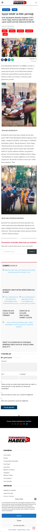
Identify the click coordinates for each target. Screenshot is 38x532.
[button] (35, 499)
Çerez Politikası (12, 529)
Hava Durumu (8, 493)
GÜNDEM (20, 31)
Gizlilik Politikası (21, 529)
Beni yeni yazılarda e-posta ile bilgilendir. (14, 401)
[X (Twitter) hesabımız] (15, 424)
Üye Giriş (7, 467)
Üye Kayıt (7, 464)
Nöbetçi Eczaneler (10, 490)
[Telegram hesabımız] (27, 424)
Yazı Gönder (8, 481)
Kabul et (19, 515)
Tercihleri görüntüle (19, 525)
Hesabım (6, 473)
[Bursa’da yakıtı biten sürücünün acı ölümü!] (19, 278)
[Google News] (33, 61)
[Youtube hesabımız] (21, 424)
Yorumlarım (7, 478)
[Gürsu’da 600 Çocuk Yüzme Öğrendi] (11, 302)
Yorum (4, 361)
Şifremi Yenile (8, 475)
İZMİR (5, 34)
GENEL (5, 31)
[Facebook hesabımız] (12, 424)
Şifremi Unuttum (9, 470)
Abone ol (32, 251)
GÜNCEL (12, 31)
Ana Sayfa (7, 455)
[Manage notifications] (33, 528)
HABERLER (29, 31)
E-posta (23, 374)
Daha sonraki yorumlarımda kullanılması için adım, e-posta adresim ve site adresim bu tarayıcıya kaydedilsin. (19, 386)
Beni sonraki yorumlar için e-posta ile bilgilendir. (17, 395)
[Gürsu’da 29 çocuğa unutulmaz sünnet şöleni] (27, 302)
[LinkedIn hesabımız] (24, 424)
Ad (2, 374)
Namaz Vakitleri (9, 496)
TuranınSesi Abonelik (11, 461)
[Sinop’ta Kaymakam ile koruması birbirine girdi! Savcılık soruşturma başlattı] (19, 330)
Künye (28, 529)
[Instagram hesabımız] (18, 424)
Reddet (19, 520)
